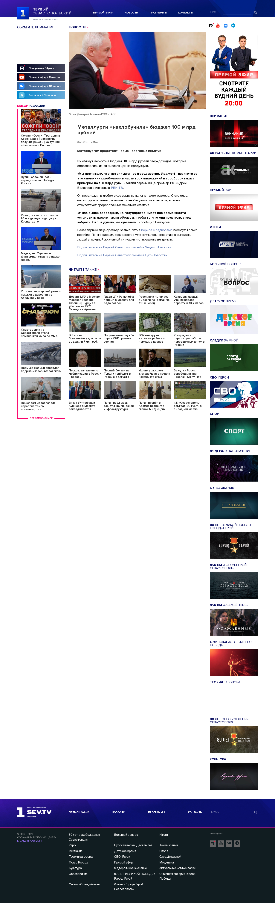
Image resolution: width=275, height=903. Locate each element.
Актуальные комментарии (177, 868)
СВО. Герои (122, 857)
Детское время (125, 851)
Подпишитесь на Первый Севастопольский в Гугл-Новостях (122, 255)
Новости (131, 12)
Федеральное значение (130, 868)
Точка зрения (168, 845)
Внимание (75, 851)
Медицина (166, 862)
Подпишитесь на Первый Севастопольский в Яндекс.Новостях (124, 247)
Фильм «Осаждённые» (84, 884)
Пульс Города (78, 862)
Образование (78, 874)
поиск (213, 12)
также (83, 269)
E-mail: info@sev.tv (29, 841)
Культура (75, 868)
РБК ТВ (117, 188)
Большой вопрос (126, 835)
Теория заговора (81, 857)
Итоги (163, 835)
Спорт (163, 851)
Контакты (185, 12)
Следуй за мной (170, 857)
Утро (72, 845)
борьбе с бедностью (156, 230)
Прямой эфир (103, 12)
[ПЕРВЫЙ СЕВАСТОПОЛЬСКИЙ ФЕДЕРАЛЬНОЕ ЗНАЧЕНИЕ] (23, 13)
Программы (158, 12)
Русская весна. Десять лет (133, 845)
